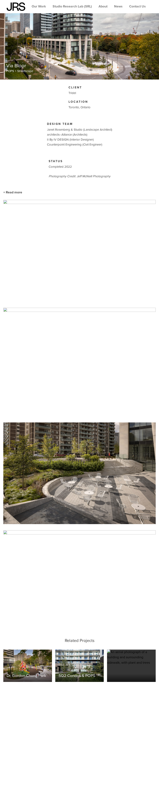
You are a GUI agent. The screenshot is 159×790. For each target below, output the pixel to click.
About (103, 6)
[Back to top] (152, 783)
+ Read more (12, 192)
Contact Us (137, 6)
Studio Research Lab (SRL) (72, 6)
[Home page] (16, 7)
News (118, 6)
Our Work (39, 6)
